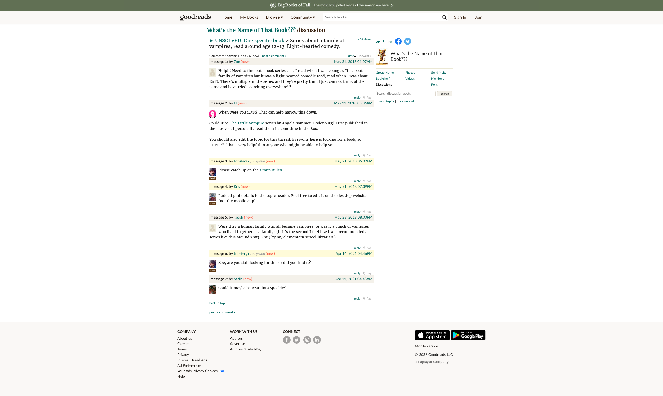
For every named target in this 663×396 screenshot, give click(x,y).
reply (357, 97)
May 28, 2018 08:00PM (353, 217)
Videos (410, 78)
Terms (182, 349)
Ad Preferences (189, 366)
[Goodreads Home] (195, 17)
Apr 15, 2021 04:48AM (353, 279)
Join (478, 17)
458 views (364, 39)
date (351, 55)
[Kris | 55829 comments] (212, 197)
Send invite (438, 72)
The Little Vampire (247, 123)
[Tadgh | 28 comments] (213, 229)
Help (181, 376)
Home (226, 17)
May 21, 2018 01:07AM (353, 62)
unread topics (385, 101)
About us (184, 338)
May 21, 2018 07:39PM (353, 187)
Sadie (238, 279)
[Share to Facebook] (398, 41)
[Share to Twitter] (407, 41)
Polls (434, 84)
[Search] (444, 17)
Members (437, 78)
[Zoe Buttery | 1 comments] (213, 73)
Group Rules (271, 170)
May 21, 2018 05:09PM (353, 161)
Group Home (385, 72)
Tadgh (238, 217)
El (235, 103)
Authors (236, 338)
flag (369, 97)
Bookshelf (383, 78)
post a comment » (274, 55)
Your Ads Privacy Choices (198, 371)
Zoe (237, 62)
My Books (249, 17)
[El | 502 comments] (213, 115)
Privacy (183, 355)
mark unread (405, 101)
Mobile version (426, 346)
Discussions (384, 84)
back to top (217, 303)
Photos (410, 72)
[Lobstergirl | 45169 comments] (212, 172)
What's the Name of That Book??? (251, 30)
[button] (274, 17)
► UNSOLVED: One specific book (246, 40)
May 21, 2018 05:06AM (353, 103)
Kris (237, 187)
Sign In (460, 17)
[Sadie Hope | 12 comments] (213, 290)
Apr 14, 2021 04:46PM (354, 254)
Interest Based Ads (192, 360)
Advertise (237, 344)
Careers (183, 344)
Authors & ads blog (245, 349)
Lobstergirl (242, 161)
